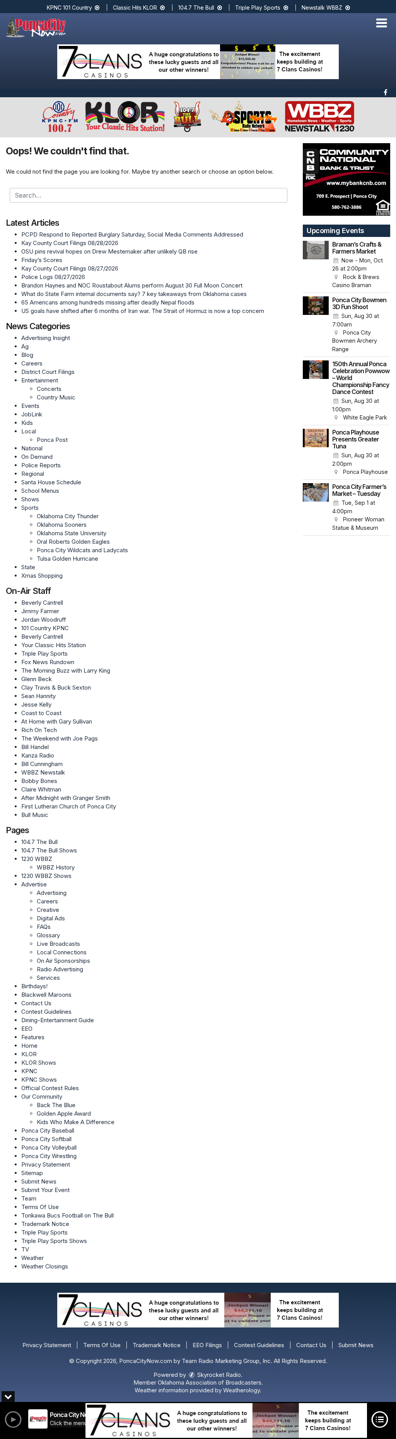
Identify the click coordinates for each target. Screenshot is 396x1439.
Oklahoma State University (71, 533)
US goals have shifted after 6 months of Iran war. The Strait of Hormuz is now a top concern (142, 311)
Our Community (41, 1096)
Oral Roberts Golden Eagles (73, 541)
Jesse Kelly (36, 704)
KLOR (29, 1054)
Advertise (34, 884)
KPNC (29, 1071)
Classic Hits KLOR (136, 7)
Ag (25, 346)
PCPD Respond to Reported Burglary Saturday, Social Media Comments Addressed (132, 234)
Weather (32, 1257)
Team (28, 1198)
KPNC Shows (39, 1079)
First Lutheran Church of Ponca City (68, 806)
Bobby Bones (39, 781)
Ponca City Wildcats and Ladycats (82, 550)
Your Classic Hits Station (53, 645)
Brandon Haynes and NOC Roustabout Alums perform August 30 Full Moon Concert (131, 285)
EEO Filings (207, 1345)
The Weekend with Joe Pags (59, 738)
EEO (26, 1028)
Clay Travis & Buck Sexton (56, 687)
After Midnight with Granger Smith (65, 798)
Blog (27, 354)
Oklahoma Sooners (62, 524)
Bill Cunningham (42, 764)
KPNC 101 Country (70, 7)
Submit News (38, 1181)
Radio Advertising (60, 969)
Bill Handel (35, 747)
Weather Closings (44, 1266)
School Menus (40, 490)
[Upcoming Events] (316, 265)
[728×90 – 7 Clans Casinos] (226, 1420)
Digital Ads (51, 918)
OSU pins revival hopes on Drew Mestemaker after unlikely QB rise (109, 251)
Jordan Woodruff (43, 619)
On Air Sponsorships (63, 960)
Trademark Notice (45, 1224)
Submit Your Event (45, 1190)
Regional (32, 473)
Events (30, 405)
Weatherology (241, 1390)
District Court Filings (48, 371)
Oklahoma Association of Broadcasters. (210, 1382)
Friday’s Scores (41, 260)
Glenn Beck (36, 679)
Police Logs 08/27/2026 (53, 277)
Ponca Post (52, 439)
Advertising (52, 892)
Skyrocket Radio (218, 1374)
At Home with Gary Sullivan (56, 721)
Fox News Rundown (47, 662)
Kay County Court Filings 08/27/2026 (69, 268)
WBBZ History (56, 867)
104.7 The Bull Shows (49, 850)
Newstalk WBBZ (323, 7)
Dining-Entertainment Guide (57, 1020)
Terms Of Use (40, 1207)
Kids (27, 422)
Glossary (48, 935)
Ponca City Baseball (47, 1130)
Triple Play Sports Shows (54, 1241)
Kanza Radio (37, 755)
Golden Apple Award (64, 1113)
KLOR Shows (38, 1062)
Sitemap (32, 1173)
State (28, 567)
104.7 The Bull (197, 7)
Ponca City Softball (46, 1139)
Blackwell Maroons (46, 994)
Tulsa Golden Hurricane (67, 558)
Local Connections (62, 952)
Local (28, 431)
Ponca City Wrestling (49, 1156)
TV (25, 1249)
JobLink (31, 414)
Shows (30, 499)
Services (48, 977)
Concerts (49, 388)
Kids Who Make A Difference (75, 1122)
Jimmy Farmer (40, 611)
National (32, 448)
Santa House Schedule (51, 482)
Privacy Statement (45, 1164)
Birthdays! (34, 986)
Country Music (56, 397)
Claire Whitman (41, 789)
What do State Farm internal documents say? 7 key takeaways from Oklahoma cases (134, 294)
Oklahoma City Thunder (68, 516)
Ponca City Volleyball (49, 1147)
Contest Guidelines (46, 1011)
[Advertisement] (198, 61)
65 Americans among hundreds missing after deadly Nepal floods (108, 302)
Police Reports (41, 465)
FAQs (44, 926)
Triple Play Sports (258, 7)
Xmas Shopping (42, 575)
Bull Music (34, 814)
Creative (48, 909)
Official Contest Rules (50, 1088)
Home (29, 1045)
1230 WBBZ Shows (46, 875)
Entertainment (39, 380)
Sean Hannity (38, 696)
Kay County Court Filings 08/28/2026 (69, 243)
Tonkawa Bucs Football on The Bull (67, 1215)
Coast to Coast (41, 713)
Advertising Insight (45, 338)
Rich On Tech (39, 730)
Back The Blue (56, 1105)
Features (32, 1037)
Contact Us (36, 1003)
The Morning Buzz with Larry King (65, 670)
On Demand (37, 456)
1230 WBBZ (36, 858)
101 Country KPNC (45, 628)
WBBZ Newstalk (43, 772)
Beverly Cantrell (42, 602)
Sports (30, 507)
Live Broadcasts (58, 943)
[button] (381, 23)
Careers (32, 363)
